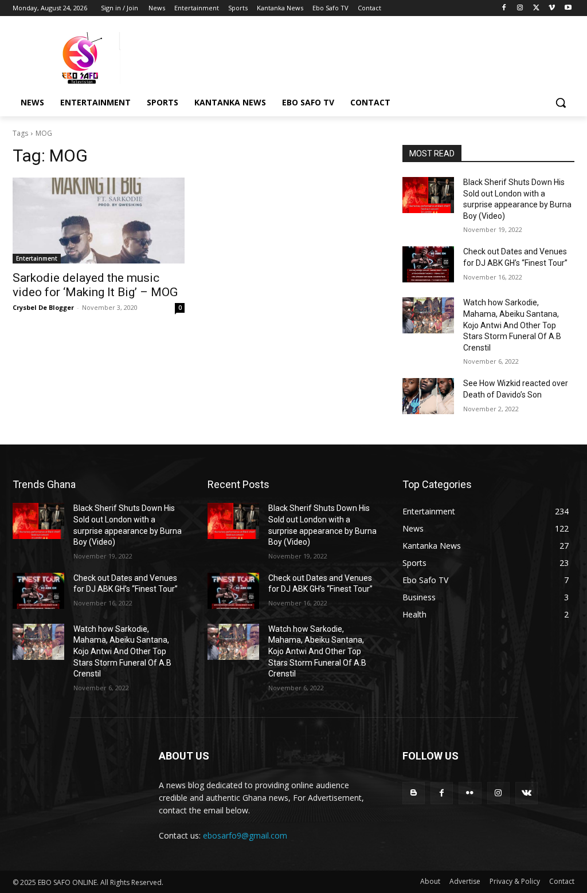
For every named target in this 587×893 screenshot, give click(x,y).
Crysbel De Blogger (43, 307)
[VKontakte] (526, 793)
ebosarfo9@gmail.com (245, 835)
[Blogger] (413, 793)
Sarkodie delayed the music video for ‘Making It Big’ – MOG (95, 285)
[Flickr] (470, 793)
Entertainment (36, 258)
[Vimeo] (551, 8)
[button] (560, 102)
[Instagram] (520, 8)
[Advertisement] (281, 57)
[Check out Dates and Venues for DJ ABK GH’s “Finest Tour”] (428, 264)
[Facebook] (504, 8)
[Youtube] (567, 8)
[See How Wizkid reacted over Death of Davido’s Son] (428, 396)
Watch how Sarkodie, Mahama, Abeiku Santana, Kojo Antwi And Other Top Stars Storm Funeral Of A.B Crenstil (512, 325)
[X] (536, 8)
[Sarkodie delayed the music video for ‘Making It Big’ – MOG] (99, 220)
